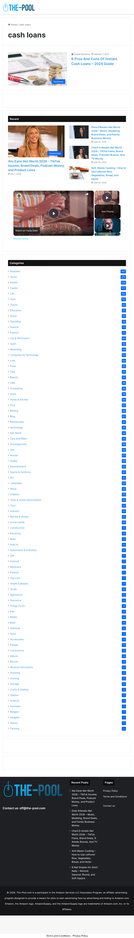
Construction (17, 527)
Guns (13, 633)
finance (14, 327)
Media (13, 617)
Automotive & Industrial (23, 550)
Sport (13, 343)
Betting (14, 410)
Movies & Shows (19, 516)
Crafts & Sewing (19, 689)
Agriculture (16, 594)
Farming (14, 728)
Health (13, 282)
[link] (19, 196)
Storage (14, 684)
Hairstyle (15, 628)
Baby (13, 539)
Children (14, 494)
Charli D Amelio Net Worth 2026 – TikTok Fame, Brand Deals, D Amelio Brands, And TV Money (84, 838)
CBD (12, 382)
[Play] (107, 225)
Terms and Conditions (115, 796)
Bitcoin (14, 661)
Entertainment (18, 466)
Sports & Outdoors (20, 472)
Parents (14, 572)
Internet (14, 561)
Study (13, 589)
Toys (13, 505)
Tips (12, 371)
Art (11, 477)
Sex (12, 449)
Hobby (13, 461)
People (14, 645)
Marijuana (15, 566)
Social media (17, 522)
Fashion (14, 332)
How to (14, 544)
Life (12, 293)
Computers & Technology (24, 355)
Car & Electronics (19, 338)
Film (12, 611)
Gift (12, 555)
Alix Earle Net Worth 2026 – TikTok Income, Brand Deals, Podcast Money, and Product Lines (36, 165)
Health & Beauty (19, 583)
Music (13, 488)
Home (13, 24)
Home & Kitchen (19, 399)
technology (16, 427)
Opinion (14, 695)
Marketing (15, 349)
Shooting (15, 672)
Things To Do (17, 605)
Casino (14, 288)
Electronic (15, 533)
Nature (14, 656)
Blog (12, 416)
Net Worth (15, 433)
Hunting (14, 678)
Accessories (17, 639)
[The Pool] (19, 7)
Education (15, 310)
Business (15, 271)
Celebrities (16, 483)
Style (13, 394)
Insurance (15, 600)
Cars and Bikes (18, 438)
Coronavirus (17, 650)
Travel (13, 304)
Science (14, 700)
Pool (12, 405)
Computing (16, 388)
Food (13, 366)
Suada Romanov (82, 54)
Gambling (15, 321)
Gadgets (15, 717)
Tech (13, 299)
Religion (14, 711)
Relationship (17, 421)
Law (12, 360)
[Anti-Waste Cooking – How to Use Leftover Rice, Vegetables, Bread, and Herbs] (79, 172)
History (14, 723)
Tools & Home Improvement (25, 500)
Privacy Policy (110, 790)
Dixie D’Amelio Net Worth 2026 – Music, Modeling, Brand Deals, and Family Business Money (85, 818)
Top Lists (15, 578)
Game (13, 316)
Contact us (109, 805)
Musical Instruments (21, 667)
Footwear (15, 706)
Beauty (14, 377)
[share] (87, 194)
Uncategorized (18, 444)
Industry (14, 511)
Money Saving (34, 195)
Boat (12, 622)
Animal (14, 455)
